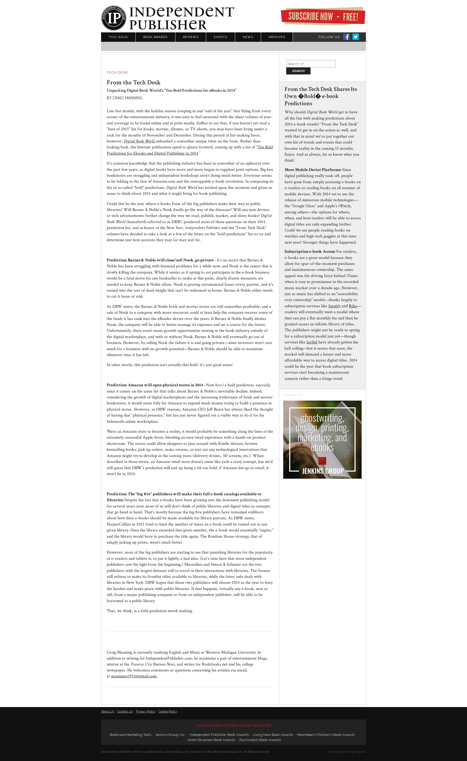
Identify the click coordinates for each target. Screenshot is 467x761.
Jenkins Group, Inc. (170, 735)
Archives (277, 37)
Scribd (311, 342)
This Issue (118, 37)
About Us (107, 711)
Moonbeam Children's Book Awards (326, 735)
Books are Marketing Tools (130, 735)
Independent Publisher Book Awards (219, 735)
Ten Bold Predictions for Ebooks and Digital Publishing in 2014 (190, 150)
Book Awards (155, 37)
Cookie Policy (168, 711)
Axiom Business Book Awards (211, 740)
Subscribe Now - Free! (323, 16)
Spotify (334, 306)
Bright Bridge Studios (352, 751)
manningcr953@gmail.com (134, 676)
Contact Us (125, 711)
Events (220, 37)
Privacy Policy (145, 711)
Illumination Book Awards (260, 740)
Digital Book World (139, 141)
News (248, 37)
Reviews (190, 37)
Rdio (353, 306)
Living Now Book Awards (273, 735)
